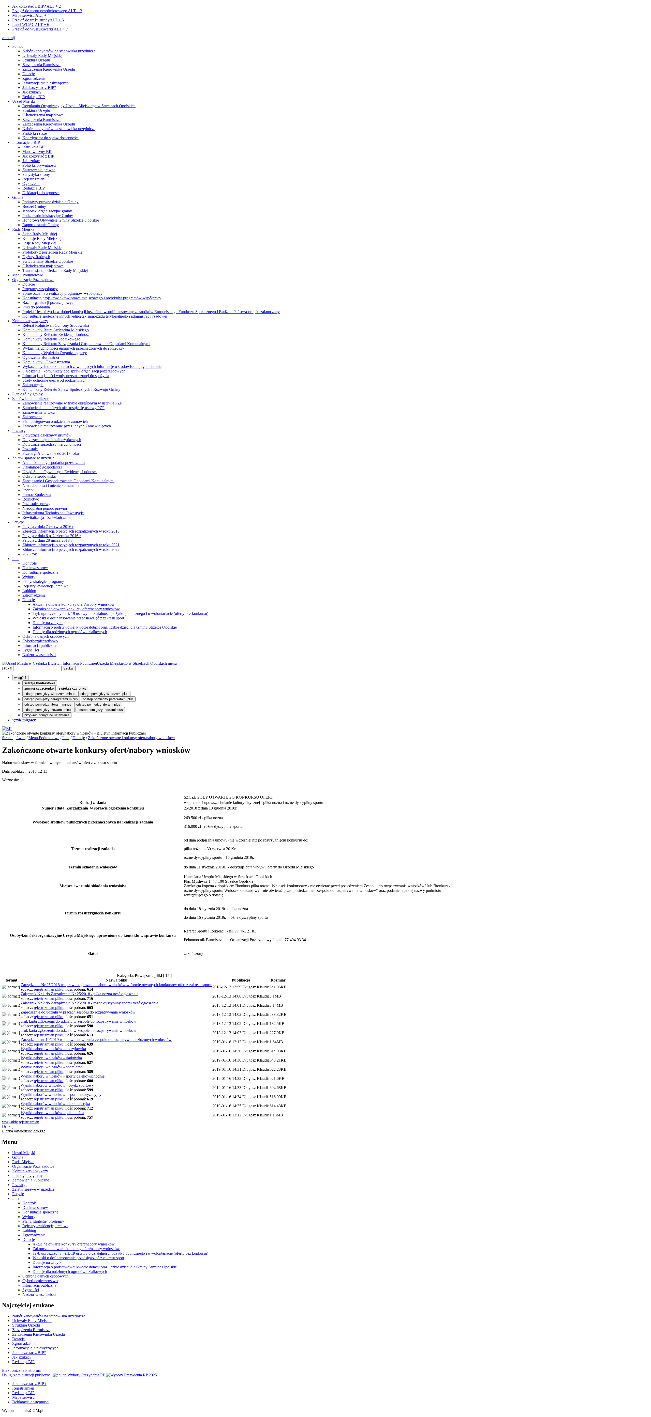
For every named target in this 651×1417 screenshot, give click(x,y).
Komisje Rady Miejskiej (41, 238)
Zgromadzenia (34, 78)
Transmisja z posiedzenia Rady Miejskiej (55, 270)
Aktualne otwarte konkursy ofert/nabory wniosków (74, 604)
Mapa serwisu (31, 15)
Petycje (18, 522)
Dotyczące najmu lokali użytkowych (51, 440)
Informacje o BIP (26, 142)
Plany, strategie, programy (43, 581)
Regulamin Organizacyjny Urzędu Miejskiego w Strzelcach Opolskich (79, 106)
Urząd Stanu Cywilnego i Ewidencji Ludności (59, 472)
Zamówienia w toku (38, 412)
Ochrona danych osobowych (45, 636)
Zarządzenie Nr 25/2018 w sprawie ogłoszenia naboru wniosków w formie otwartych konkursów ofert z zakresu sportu (116, 985)
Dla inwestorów (35, 568)
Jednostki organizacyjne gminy (47, 211)
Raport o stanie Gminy (40, 225)
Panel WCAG (30, 24)
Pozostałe (30, 449)
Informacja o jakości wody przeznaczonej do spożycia (65, 375)
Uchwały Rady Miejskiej (42, 55)
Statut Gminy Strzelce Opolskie (47, 261)
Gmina (17, 197)
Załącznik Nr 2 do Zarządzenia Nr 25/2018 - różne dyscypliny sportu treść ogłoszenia (89, 1003)
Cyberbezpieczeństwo (40, 641)
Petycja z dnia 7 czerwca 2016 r (47, 526)
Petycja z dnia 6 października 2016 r (51, 536)
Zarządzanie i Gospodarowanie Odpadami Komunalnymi (68, 481)
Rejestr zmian (33, 179)
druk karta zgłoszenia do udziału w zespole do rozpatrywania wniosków (78, 1021)
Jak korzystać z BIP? (36, 6)
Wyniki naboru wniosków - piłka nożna (52, 1113)
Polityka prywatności (39, 165)
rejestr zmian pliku (48, 989)
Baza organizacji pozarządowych (49, 302)
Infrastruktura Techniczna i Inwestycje (53, 513)
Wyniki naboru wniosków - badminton (52, 1067)
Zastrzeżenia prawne (38, 170)
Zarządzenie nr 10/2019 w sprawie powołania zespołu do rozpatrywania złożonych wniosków (96, 1039)
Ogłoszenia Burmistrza (40, 357)
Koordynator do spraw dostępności (50, 138)
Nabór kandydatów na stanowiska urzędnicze (58, 51)
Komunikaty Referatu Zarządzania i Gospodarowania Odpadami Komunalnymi (86, 343)
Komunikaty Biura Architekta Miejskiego (55, 330)
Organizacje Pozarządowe (33, 279)
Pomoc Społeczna (36, 494)
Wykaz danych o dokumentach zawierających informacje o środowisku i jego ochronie (91, 366)
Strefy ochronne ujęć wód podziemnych (54, 380)
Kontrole (29, 563)
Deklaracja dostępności (41, 193)
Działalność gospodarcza (42, 467)
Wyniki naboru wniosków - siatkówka (51, 1058)
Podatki (28, 490)
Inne (15, 558)
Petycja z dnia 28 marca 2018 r (47, 540)
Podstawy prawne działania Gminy (50, 202)
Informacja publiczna (39, 645)
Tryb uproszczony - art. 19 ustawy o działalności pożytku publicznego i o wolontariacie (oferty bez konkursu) (120, 613)
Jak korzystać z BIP (38, 156)
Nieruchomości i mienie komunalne (50, 485)
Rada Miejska (23, 229)
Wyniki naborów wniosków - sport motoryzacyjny (61, 1094)
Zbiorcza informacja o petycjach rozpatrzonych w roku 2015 (71, 531)
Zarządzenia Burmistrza (41, 65)
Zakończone (32, 417)
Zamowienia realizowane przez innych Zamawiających (66, 426)
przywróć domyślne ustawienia (46, 715)
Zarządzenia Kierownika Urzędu (48, 69)
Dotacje (28, 74)
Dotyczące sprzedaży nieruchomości (51, 444)
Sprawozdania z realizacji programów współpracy (62, 293)
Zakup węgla (32, 385)
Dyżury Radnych (36, 257)
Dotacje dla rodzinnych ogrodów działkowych (70, 632)
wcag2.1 (20, 678)
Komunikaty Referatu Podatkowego (51, 339)
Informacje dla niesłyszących (45, 83)
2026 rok (29, 554)
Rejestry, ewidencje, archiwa (45, 586)
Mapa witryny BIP (37, 151)
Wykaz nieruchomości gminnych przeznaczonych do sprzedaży (73, 348)
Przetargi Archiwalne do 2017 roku (50, 453)
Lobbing (29, 590)
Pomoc (17, 46)
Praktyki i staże (34, 133)
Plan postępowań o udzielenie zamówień (55, 421)
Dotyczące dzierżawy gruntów (46, 435)
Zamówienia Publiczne (30, 398)
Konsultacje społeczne (40, 572)
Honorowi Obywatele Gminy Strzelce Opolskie (60, 220)
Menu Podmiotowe (27, 275)
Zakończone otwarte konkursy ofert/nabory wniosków (76, 609)
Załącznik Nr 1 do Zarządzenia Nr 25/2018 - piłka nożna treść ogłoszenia (79, 994)
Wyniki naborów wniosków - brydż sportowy (57, 1085)
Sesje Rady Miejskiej (39, 243)
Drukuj (7, 1126)
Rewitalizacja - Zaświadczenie (46, 517)
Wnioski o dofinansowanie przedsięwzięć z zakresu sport (78, 618)
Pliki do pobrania (36, 307)
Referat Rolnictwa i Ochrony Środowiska (55, 325)
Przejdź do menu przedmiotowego (47, 11)
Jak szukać (31, 161)
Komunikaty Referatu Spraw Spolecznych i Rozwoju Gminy (71, 389)
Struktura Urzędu (36, 60)
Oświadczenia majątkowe (43, 115)
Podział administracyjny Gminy (47, 215)
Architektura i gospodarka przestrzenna (53, 462)
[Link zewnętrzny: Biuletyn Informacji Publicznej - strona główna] (7, 728)
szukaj (7, 668)
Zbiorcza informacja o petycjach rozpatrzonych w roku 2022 (71, 549)
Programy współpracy (40, 289)
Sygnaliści (30, 650)
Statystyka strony (36, 174)
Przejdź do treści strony (38, 20)
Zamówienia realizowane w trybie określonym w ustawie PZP (72, 403)
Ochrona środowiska (39, 476)
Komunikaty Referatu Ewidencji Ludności (56, 334)
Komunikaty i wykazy (30, 321)
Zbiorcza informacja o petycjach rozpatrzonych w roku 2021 (71, 545)
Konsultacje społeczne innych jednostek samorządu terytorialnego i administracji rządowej (94, 316)
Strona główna (13, 738)
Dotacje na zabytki (48, 622)
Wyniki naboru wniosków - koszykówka (53, 1049)
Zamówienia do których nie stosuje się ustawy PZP (63, 408)
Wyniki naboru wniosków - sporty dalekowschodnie (63, 1076)
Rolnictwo (30, 499)
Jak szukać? (31, 92)
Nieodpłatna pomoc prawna (44, 508)
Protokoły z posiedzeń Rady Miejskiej (52, 252)
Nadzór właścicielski (39, 654)
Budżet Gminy (34, 206)
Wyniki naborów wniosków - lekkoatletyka (55, 1103)
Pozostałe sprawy (36, 504)
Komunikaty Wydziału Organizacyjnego (54, 353)
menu (172, 663)
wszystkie (10, 1122)
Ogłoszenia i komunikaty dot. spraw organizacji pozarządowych (73, 371)
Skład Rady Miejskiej (39, 234)
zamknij (8, 38)
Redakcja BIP (33, 97)
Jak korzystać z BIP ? (29, 1383)
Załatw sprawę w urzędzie (33, 458)
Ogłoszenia (31, 183)
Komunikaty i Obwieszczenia (46, 362)
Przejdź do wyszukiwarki (40, 29)
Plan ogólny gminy (27, 394)
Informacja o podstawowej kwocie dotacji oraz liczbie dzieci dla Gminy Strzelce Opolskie (105, 627)
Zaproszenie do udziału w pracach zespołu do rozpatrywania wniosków (78, 1012)
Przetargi (19, 430)
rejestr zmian (29, 1122)
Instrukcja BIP (34, 147)
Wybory (28, 577)
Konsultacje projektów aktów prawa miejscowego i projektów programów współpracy (91, 298)
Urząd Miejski (23, 101)
